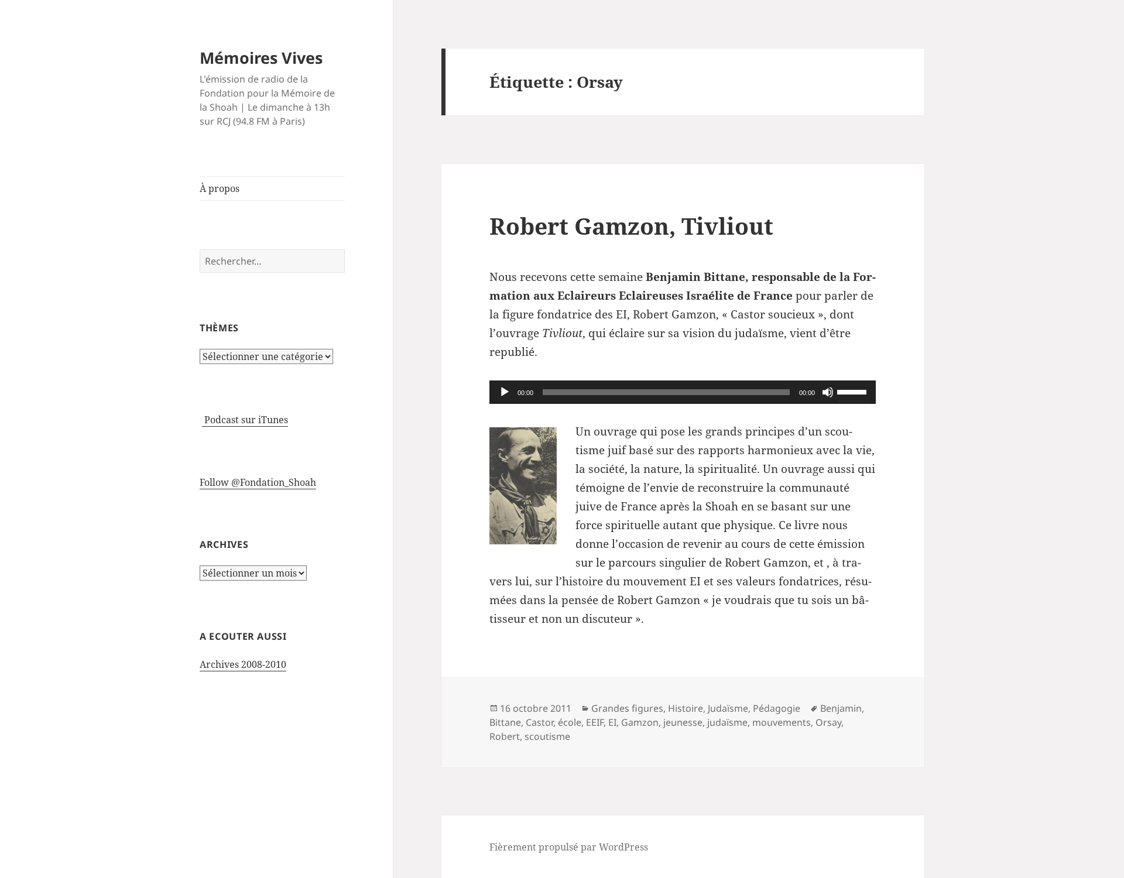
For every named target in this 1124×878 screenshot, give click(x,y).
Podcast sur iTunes (245, 419)
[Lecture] (504, 392)
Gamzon (640, 722)
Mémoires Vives (261, 57)
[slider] (853, 391)
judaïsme (727, 722)
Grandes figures (627, 708)
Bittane (505, 722)
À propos (219, 188)
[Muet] (828, 392)
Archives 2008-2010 (243, 664)
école (569, 722)
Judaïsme (728, 708)
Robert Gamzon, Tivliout (631, 225)
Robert (504, 736)
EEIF (595, 722)
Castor (539, 722)
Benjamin (841, 708)
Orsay (828, 722)
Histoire (685, 708)
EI (612, 722)
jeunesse (682, 722)
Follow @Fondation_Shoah (258, 482)
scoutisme (547, 736)
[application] (682, 392)
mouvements (781, 722)
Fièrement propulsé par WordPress (568, 847)
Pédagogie (776, 708)
